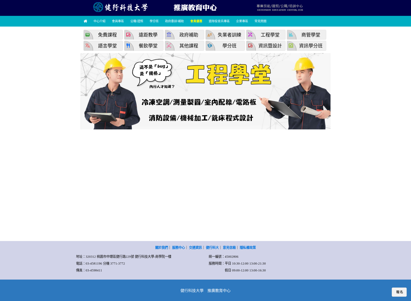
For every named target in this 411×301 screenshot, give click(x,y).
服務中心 (178, 247)
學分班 (154, 21)
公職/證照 (136, 21)
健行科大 (212, 247)
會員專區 (118, 21)
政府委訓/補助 (174, 21)
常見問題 (261, 21)
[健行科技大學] (120, 7)
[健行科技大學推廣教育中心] (195, 7)
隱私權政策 (248, 247)
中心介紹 (100, 21)
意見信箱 (229, 247)
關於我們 (161, 247)
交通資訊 (195, 247)
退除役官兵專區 (219, 21)
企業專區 (242, 21)
